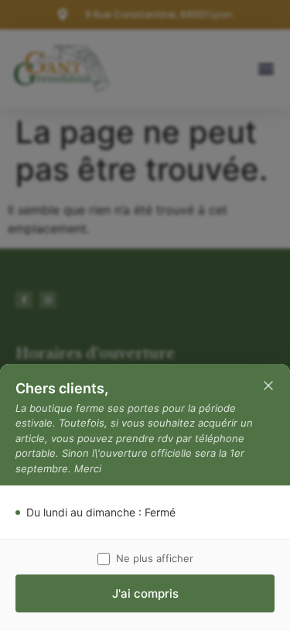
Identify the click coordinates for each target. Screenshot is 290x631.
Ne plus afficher (154, 558)
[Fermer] (268, 385)
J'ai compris (145, 593)
